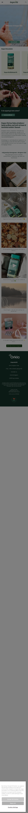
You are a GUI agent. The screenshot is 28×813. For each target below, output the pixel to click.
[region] (13, 796)
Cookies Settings (13, 807)
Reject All (13, 803)
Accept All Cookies (12, 799)
